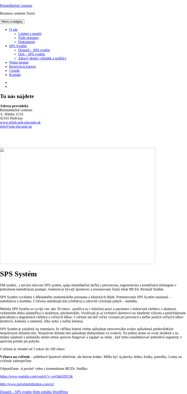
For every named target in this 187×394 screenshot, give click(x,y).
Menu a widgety (12, 21)
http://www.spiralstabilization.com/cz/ (27, 384)
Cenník (14, 71)
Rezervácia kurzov (22, 66)
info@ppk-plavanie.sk (16, 126)
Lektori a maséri (30, 34)
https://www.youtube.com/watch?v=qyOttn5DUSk (36, 376)
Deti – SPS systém (31, 54)
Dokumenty (26, 42)
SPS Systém (18, 46)
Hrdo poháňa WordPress (50, 392)
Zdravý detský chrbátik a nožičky (42, 58)
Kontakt (15, 75)
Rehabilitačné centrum (16, 6)
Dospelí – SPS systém (34, 50)
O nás (13, 29)
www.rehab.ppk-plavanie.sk (20, 122)
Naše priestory (28, 38)
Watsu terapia (19, 62)
